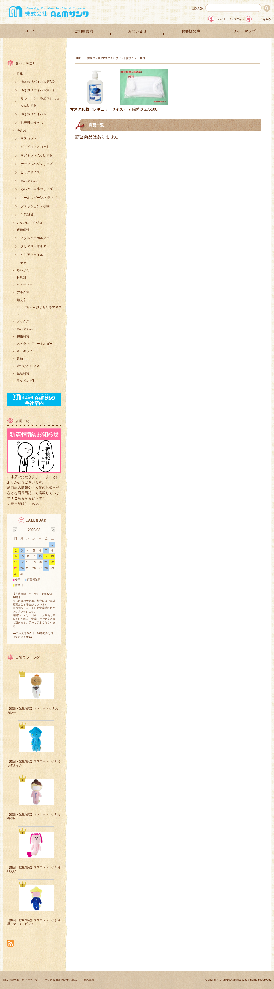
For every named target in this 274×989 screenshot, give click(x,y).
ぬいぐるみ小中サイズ (37, 189)
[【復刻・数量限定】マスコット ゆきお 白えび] (36, 855)
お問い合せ (137, 31)
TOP (30, 31)
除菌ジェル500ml (146, 109)
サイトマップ (244, 31)
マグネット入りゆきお (37, 155)
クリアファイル (32, 255)
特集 (20, 74)
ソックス (23, 321)
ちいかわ (23, 270)
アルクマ (23, 292)
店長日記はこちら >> (23, 504)
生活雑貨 (27, 214)
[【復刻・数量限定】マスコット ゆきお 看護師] (36, 802)
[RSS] (10, 944)
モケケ (21, 263)
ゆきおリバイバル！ (35, 114)
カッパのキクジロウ (31, 223)
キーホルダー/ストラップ (39, 198)
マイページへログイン (231, 19)
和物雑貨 (23, 336)
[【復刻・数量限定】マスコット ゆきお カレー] (36, 697)
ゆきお (21, 130)
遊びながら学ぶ (28, 366)
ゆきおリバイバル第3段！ (39, 82)
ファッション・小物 (35, 206)
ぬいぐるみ (29, 181)
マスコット (29, 138)
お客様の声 (190, 31)
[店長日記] (34, 471)
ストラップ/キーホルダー (35, 343)
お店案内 (88, 980)
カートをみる (263, 19)
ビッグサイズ (30, 172)
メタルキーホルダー (35, 238)
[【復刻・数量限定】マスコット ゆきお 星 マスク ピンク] (36, 908)
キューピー (25, 285)
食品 (20, 358)
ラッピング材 (26, 381)
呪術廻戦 (23, 230)
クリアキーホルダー (35, 246)
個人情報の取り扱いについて (20, 980)
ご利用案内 (83, 31)
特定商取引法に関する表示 (61, 980)
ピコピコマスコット (35, 147)
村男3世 (22, 278)
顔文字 (21, 300)
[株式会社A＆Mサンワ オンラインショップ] (48, 19)
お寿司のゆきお (32, 122)
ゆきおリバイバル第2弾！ (39, 90)
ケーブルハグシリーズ (37, 164)
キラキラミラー (28, 351)
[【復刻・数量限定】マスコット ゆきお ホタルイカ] (36, 750)
